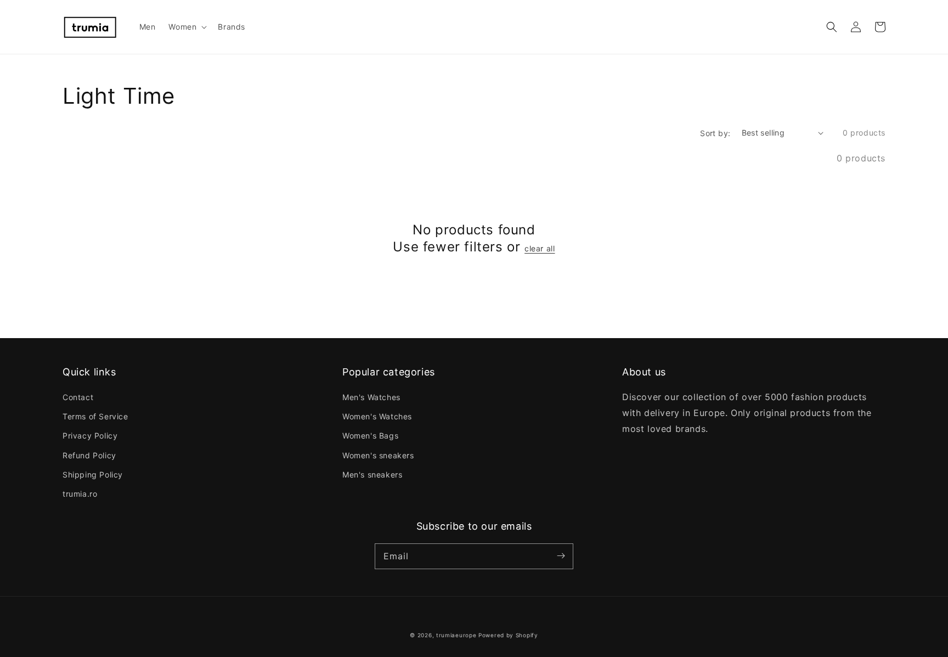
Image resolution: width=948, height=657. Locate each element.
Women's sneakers (378, 455)
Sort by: (715, 133)
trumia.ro (80, 493)
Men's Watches (371, 397)
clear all (539, 248)
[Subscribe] (561, 556)
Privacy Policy (90, 435)
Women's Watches (377, 416)
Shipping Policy (93, 474)
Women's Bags (370, 435)
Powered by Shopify (508, 635)
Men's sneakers (372, 474)
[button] (832, 27)
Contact (78, 397)
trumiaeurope (456, 635)
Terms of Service (95, 416)
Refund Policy (89, 455)
